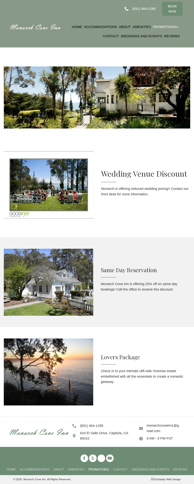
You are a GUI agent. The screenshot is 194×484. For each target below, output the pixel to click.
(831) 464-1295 (144, 9)
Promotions (98, 469)
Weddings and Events (150, 469)
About (58, 469)
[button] (172, 9)
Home (11, 469)
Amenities (76, 469)
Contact (120, 469)
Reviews (180, 469)
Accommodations (34, 469)
